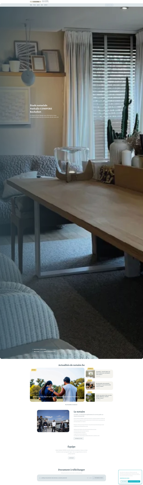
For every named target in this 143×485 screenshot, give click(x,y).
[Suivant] (67, 421)
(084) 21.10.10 (36, 351)
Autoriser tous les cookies (134, 481)
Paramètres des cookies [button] (124, 478)
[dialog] (130, 477)
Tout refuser (124, 481)
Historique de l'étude (78, 438)
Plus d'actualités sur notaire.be (71, 404)
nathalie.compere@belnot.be (49, 351)
